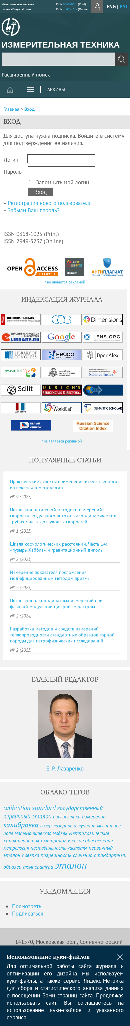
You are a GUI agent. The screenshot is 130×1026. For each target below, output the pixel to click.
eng (111, 6)
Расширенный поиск (26, 74)
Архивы (56, 89)
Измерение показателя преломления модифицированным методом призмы (50, 575)
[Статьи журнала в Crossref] (75, 267)
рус (124, 6)
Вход (29, 109)
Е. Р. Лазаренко (65, 768)
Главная (11, 109)
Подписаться (27, 913)
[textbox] (65, 59)
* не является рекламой (65, 281)
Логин (11, 159)
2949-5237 (70, 9)
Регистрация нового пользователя (50, 203)
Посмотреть (26, 906)
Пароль (13, 171)
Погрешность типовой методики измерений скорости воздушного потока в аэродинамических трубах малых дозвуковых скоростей (63, 516)
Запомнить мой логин (62, 182)
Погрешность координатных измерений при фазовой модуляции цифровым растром (56, 603)
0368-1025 (70, 4)
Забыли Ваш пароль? (33, 210)
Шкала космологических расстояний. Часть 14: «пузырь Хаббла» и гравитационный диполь (58, 547)
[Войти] (97, 6)
